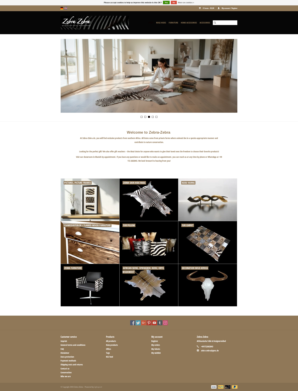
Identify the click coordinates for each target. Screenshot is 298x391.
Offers (108, 348)
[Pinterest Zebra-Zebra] (149, 322)
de (62, 8)
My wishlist (156, 352)
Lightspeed (98, 387)
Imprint (64, 341)
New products (112, 344)
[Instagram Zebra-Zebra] (165, 322)
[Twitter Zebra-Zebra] (138, 322)
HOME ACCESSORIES (189, 22)
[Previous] (67, 76)
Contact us (65, 368)
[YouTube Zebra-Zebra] (154, 322)
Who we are (66, 376)
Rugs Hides (161, 22)
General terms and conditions (73, 344)
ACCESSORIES (205, 22)
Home (151, 22)
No (174, 3)
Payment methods (68, 360)
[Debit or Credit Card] (227, 386)
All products (111, 341)
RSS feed (109, 356)
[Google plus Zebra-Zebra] (143, 322)
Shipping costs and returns (72, 364)
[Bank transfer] (213, 386)
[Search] (215, 22)
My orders (155, 344)
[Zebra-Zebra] (99, 22)
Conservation (66, 372)
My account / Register (229, 8)
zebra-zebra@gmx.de (210, 350)
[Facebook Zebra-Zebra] (132, 322)
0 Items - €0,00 (208, 8)
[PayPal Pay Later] (234, 386)
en (66, 8)
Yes (166, 3)
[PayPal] (220, 386)
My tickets (155, 348)
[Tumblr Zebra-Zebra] (159, 322)
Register (154, 341)
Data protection (67, 356)
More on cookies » (186, 3)
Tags (108, 352)
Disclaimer (65, 352)
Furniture (173, 22)
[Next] (231, 76)
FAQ (62, 348)
